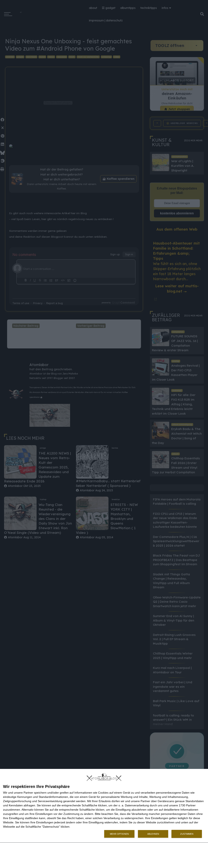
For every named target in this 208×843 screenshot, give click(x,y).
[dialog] (104, 806)
